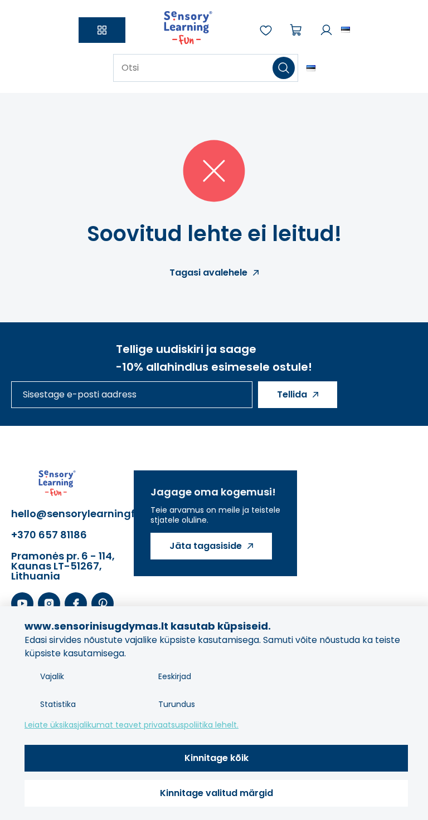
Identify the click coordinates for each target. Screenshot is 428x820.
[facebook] (76, 604)
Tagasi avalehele (208, 273)
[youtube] (22, 604)
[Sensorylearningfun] (188, 29)
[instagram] (49, 604)
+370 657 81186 (49, 535)
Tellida (292, 394)
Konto (326, 30)
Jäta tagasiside (205, 545)
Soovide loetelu (266, 30)
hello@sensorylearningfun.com (67, 514)
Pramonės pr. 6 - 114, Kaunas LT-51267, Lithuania (63, 566)
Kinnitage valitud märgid (216, 793)
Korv (296, 30)
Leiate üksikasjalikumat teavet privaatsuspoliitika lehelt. (132, 724)
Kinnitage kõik (216, 758)
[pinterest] (102, 604)
